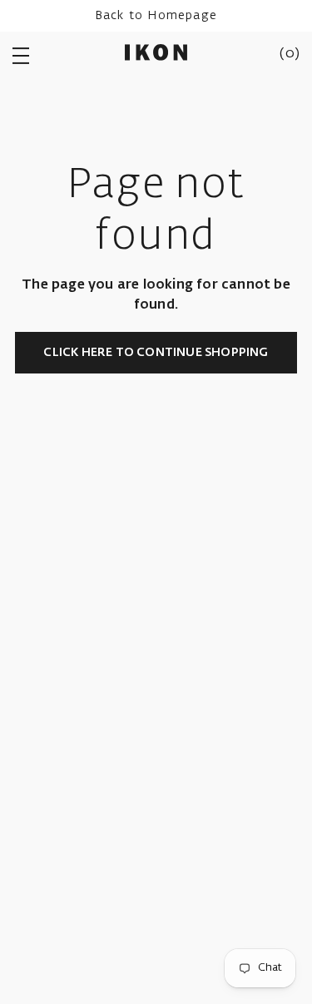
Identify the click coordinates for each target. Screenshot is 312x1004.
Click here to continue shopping (155, 353)
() (290, 54)
